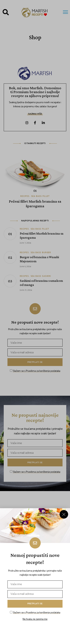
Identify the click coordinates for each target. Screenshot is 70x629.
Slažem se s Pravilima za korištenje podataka (36, 613)
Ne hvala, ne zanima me (35, 619)
